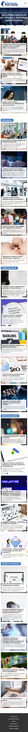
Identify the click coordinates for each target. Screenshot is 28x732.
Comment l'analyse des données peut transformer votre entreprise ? (13, 169)
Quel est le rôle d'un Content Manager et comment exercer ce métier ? (12, 75)
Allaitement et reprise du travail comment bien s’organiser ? (12, 257)
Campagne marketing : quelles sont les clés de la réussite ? (13, 522)
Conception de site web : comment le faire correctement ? (13, 670)
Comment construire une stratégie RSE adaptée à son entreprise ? (13, 227)
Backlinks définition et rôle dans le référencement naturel (13, 346)
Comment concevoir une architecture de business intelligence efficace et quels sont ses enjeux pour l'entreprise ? (13, 640)
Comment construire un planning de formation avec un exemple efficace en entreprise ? (13, 46)
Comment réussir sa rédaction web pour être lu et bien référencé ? (13, 287)
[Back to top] (24, 728)
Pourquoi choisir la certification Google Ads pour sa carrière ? (12, 316)
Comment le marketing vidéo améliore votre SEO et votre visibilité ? (11, 402)
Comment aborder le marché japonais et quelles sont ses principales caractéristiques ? (11, 493)
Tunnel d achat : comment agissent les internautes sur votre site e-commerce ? (13, 550)
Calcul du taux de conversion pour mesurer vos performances (13, 375)
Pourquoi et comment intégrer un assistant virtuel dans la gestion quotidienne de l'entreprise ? (13, 611)
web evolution (13, 723)
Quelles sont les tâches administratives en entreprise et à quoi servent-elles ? (13, 103)
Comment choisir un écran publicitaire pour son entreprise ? (13, 198)
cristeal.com (14, 716)
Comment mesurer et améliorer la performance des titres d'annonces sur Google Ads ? (13, 464)
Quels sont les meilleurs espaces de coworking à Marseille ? (13, 141)
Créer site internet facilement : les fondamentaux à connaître (13, 584)
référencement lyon (14, 726)
